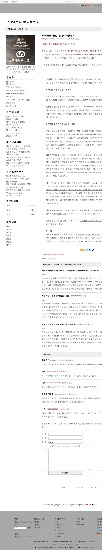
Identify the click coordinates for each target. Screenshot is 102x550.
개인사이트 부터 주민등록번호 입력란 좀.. (59, 324)
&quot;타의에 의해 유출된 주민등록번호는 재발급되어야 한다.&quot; (71, 270)
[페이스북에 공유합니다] (90, 250)
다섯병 (9, 229)
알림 (9, 96)
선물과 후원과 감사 (15, 93)
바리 (44, 371)
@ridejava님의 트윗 (14, 193)
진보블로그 (58, 505)
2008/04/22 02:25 (76, 296)
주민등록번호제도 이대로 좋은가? (87, 51)
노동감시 (11, 106)
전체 (10, 82)
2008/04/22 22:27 (83, 324)
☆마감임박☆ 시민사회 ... (16, 133)
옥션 (45, 254)
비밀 (49, 446)
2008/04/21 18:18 (55, 360)
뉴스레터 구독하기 (20, 524)
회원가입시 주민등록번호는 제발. (55, 296)
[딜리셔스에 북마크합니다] (93, 250)
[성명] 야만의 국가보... (15, 187)
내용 (45, 450)
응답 (71, 360)
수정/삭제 (66, 360)
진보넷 (9, 239)
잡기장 (11, 84)
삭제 (84, 296)
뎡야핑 (9, 232)
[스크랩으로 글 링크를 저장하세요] (82, 250)
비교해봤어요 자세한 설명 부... (18, 146)
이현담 (9, 245)
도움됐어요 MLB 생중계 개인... (19, 152)
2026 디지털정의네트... (15, 116)
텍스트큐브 (69, 505)
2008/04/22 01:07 (60, 394)
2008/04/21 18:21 (52, 371)
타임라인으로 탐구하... (15, 176)
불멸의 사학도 (48, 394)
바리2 (8, 236)
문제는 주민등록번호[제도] (53, 44)
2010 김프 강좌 (14, 87)
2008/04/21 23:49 (55, 383)
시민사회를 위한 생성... (15, 122)
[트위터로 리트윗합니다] (87, 250)
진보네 (9, 226)
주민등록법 (60, 254)
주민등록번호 (52, 254)
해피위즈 (45, 360)
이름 (45, 434)
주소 (45, 442)
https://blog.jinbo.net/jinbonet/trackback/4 (67, 264)
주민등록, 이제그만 (48, 39)
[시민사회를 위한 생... (15, 127)
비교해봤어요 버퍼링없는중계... (19, 157)
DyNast (45, 383)
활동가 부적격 (12, 181)
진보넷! (9, 242)
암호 (45, 438)
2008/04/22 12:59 (52, 409)
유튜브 (10, 103)
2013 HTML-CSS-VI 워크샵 (18, 100)
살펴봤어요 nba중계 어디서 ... (18, 163)
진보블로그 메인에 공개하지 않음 (66, 446)
